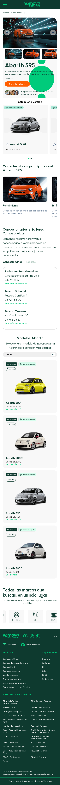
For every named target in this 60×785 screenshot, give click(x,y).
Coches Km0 (9, 667)
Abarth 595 (13, 513)
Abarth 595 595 (18, 144)
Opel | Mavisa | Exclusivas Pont (15, 752)
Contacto (11, 644)
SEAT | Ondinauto (11, 757)
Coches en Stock (11, 659)
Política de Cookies (28, 774)
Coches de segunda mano (15, 663)
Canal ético (50, 774)
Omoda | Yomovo (39, 747)
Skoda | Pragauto (39, 757)
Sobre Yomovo (33, 644)
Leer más (9, 78)
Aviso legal (19, 774)
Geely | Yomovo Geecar (42, 719)
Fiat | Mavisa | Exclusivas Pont (15, 720)
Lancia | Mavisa (10, 736)
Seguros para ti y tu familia (16, 687)
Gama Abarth (16, 13)
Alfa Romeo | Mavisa (41, 701)
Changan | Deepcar (12, 711)
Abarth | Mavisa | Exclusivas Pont (11, 702)
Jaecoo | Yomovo (39, 726)
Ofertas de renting (12, 679)
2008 (44, 675)
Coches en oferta (11, 671)
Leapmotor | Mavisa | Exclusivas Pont (41, 737)
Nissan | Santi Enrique (13, 747)
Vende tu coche (10, 675)
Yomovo (6, 13)
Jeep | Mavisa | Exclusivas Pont (15, 731)
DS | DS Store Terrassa (14, 715)
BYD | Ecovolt (9, 707)
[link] (30, 386)
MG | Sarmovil (38, 743)
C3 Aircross (47, 679)
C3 (43, 667)
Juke (44, 671)
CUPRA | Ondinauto (40, 707)
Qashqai (46, 659)
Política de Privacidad (40, 774)
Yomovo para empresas (14, 683)
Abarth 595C (14, 568)
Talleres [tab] (31, 262)
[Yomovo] (32, 4)
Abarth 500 (13, 402)
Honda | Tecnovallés (13, 726)
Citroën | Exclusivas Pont (43, 711)
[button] (53, 32)
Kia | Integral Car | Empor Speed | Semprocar (43, 731)
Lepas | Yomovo (10, 743)
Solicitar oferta (17, 84)
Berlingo (46, 663)
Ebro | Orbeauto (38, 715)
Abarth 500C (14, 458)
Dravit (6, 761)
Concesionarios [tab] (12, 262)
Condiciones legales (9, 774)
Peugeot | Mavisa (39, 751)
